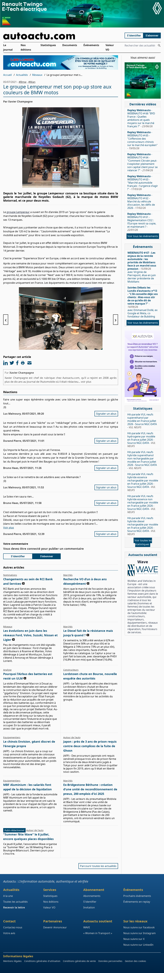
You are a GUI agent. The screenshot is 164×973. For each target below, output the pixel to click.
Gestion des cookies (135, 961)
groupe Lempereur (18, 212)
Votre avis (9, 933)
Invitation (89, 907)
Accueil (7, 75)
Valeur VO (110, 47)
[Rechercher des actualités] (159, 45)
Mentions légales (12, 961)
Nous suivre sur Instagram (139, 933)
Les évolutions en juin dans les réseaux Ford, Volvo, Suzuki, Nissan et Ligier (30, 635)
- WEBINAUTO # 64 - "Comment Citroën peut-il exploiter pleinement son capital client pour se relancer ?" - (142, 162)
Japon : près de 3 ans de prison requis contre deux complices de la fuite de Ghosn (90, 746)
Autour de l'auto (71, 737)
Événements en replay (136, 901)
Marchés (68, 575)
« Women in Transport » (97, 933)
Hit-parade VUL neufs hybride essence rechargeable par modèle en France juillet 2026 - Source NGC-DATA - (142, 482)
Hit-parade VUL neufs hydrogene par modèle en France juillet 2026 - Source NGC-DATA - (141, 439)
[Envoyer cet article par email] (29, 362)
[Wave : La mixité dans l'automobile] (142, 570)
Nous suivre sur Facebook (139, 927)
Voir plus (8, 527)
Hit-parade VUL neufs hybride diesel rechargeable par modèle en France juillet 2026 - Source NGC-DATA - (142, 526)
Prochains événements (137, 896)
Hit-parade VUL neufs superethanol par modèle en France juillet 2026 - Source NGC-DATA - (142, 421)
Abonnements (91, 896)
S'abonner (152, 35)
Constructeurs (70, 669)
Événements (91, 45)
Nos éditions (26, 47)
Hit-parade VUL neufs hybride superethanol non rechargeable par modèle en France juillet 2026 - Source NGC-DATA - (142, 460)
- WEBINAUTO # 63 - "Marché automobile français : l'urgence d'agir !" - (142, 182)
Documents (69, 45)
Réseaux (37, 75)
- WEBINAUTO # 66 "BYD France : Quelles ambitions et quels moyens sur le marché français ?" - (141, 118)
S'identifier (134, 35)
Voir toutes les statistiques (143, 542)
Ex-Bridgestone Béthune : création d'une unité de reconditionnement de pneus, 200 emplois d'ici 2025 (90, 789)
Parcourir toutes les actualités (98, 866)
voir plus (86, 381)
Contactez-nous (12, 927)
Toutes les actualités (15, 901)
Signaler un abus (106, 413)
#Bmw (22, 82)
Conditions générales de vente (79, 961)
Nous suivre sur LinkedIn (138, 944)
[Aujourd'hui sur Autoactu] (60, 36)
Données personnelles (110, 961)
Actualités (22, 75)
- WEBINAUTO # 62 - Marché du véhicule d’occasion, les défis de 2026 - (141, 201)
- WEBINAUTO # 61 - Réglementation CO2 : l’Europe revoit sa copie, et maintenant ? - (141, 222)
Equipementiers (11, 737)
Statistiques (48, 45)
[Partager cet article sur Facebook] (17, 363)
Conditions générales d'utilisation (42, 961)
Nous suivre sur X (133, 939)
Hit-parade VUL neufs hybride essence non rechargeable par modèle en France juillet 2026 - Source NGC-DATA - (142, 504)
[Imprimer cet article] (22, 363)
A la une (8, 896)
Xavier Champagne (21, 372)
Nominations (10, 575)
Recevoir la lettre (14, 907)
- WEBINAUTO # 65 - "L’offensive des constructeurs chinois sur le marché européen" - (142, 140)
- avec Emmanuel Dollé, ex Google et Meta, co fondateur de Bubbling (142, 302)
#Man (31, 82)
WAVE (86, 927)
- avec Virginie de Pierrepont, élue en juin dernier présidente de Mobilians (141, 267)
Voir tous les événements (142, 236)
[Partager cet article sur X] (12, 363)
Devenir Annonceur (55, 927)
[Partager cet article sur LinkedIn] (5, 363)
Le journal (8, 47)
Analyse (7, 669)
